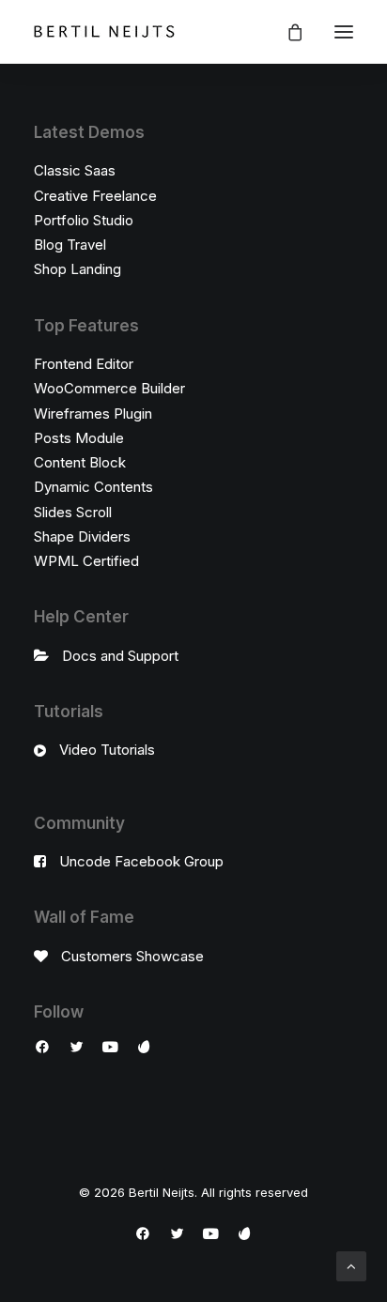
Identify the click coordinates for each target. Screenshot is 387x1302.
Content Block (80, 462)
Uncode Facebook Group (141, 861)
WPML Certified (86, 561)
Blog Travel (70, 244)
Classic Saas (75, 170)
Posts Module (79, 438)
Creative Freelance (95, 196)
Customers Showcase (132, 956)
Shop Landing (77, 269)
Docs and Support (120, 656)
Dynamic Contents (93, 487)
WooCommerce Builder (109, 388)
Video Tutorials (107, 749)
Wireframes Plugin (93, 413)
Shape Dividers (82, 536)
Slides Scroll (73, 512)
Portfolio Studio (83, 220)
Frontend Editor (83, 364)
